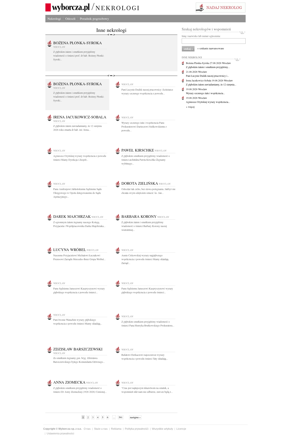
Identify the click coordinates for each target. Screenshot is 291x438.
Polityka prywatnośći (136, 428)
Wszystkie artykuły (162, 428)
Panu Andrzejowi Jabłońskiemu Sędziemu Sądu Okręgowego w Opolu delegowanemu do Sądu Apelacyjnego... (77, 192)
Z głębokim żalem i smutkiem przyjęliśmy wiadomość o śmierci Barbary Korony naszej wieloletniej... (144, 225)
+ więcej (190, 106)
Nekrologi (54, 18)
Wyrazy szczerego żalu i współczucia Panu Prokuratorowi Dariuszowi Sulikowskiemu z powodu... (144, 126)
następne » (135, 417)
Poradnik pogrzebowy (94, 18)
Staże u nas (101, 428)
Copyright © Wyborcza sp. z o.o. (62, 428)
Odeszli (70, 18)
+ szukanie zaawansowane (210, 48)
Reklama (116, 428)
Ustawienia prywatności (60, 433)
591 (120, 417)
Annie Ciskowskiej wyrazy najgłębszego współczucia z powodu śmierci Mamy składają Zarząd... (144, 259)
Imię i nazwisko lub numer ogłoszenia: (201, 36)
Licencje (181, 428)
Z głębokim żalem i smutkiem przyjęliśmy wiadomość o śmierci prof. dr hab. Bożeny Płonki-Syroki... (78, 55)
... (114, 417)
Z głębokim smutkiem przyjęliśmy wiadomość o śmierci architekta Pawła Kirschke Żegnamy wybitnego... (145, 159)
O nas (87, 428)
